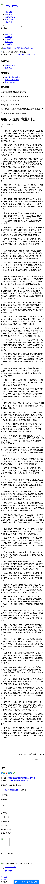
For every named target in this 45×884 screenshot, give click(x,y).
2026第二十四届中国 (12, 77)
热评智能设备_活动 (12, 80)
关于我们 (8, 14)
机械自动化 (9, 19)
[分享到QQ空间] (4, 773)
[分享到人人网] (11, 773)
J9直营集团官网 (19, 54)
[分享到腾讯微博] (9, 773)
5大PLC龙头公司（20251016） (19, 780)
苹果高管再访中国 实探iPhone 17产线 (21, 778)
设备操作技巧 (10, 17)
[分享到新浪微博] (6, 773)
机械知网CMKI (10, 82)
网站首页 (8, 12)
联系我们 (8, 22)
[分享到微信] (14, 773)
